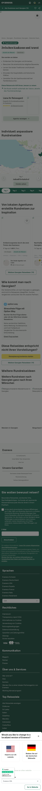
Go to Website (32, 787)
